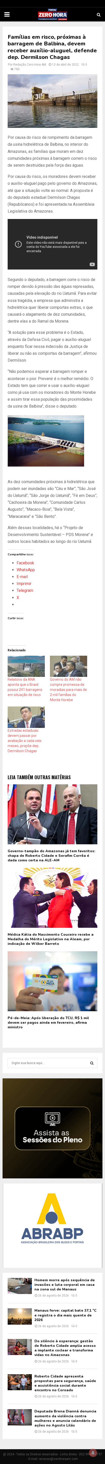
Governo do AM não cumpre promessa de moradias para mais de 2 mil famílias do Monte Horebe (68, 689)
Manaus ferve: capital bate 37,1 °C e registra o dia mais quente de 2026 (65, 1315)
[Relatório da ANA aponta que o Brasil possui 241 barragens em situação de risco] (26, 666)
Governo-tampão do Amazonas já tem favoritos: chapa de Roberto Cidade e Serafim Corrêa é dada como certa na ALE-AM (51, 856)
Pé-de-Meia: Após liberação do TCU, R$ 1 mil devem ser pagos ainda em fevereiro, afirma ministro (48, 1023)
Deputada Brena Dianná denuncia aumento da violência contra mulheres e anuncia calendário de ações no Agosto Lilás (65, 1418)
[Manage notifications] (93, 1453)
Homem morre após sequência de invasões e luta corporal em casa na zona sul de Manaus (64, 1285)
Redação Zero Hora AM (29, 64)
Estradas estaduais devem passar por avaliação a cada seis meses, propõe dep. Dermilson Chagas (25, 740)
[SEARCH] (91, 1063)
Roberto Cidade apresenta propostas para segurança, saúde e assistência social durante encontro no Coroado (65, 1383)
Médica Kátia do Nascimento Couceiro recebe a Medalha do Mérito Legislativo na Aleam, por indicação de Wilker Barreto (51, 939)
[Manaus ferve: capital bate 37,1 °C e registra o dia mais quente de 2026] (20, 1316)
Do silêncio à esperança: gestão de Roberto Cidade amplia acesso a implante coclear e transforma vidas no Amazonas (65, 1348)
